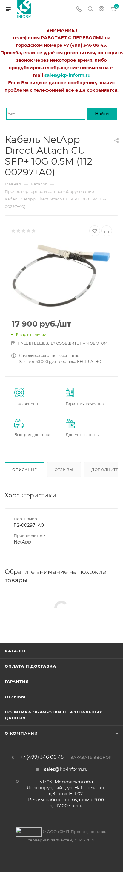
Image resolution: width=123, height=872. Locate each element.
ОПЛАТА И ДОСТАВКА (30, 666)
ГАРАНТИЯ (17, 681)
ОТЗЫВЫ (15, 696)
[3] (23, 231)
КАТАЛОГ (16, 650)
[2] (18, 231)
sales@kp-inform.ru (66, 769)
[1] (13, 231)
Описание (24, 469)
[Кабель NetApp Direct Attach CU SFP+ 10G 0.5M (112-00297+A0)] (61, 275)
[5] (33, 231)
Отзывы (64, 469)
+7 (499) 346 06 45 (42, 757)
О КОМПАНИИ (21, 733)
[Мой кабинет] (101, 9)
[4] (28, 231)
